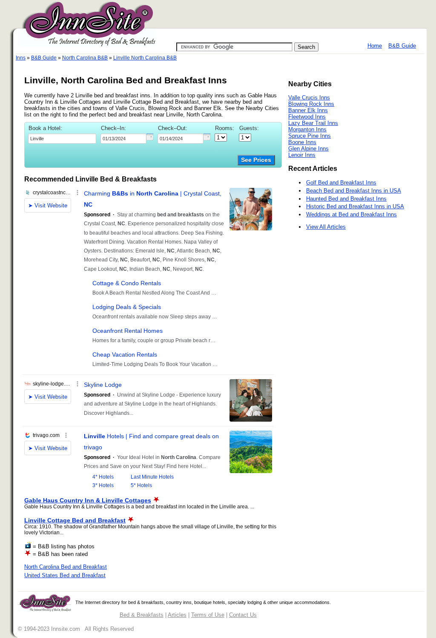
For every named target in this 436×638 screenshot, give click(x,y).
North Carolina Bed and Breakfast (65, 567)
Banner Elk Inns (308, 110)
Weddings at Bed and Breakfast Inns (351, 214)
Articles (177, 615)
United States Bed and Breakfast (65, 575)
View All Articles (326, 227)
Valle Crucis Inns (309, 97)
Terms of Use (207, 615)
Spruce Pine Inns (309, 136)
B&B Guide (402, 46)
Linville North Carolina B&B (145, 58)
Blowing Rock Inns (311, 104)
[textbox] (62, 138)
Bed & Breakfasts (142, 615)
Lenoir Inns (302, 155)
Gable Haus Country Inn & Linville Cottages (87, 500)
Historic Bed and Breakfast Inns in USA (355, 206)
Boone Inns (302, 142)
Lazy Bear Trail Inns (313, 123)
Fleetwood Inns (307, 116)
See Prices (256, 160)
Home (374, 46)
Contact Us (243, 615)
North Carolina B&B (85, 58)
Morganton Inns (307, 129)
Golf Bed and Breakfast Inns (341, 182)
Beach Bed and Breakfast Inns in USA (353, 190)
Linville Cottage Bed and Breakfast (75, 520)
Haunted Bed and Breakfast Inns (346, 199)
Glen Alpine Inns (308, 148)
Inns (21, 58)
